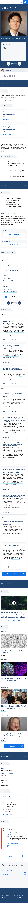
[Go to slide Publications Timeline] (14, 303)
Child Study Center (7, 50)
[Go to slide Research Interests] (8, 303)
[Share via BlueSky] (10, 76)
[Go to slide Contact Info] (8, 64)
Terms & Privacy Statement (19, 895)
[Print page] (15, 76)
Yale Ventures (8, 151)
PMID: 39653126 (14, 558)
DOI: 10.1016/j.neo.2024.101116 (15, 533)
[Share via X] (2, 76)
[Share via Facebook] (5, 76)
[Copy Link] (25, 83)
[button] (7, 44)
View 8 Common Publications (10, 281)
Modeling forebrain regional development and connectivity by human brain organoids (14, 495)
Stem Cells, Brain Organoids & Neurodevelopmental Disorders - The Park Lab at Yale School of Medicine (13, 615)
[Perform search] (22, 2)
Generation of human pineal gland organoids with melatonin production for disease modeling (13, 395)
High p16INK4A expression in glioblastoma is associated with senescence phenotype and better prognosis (13, 523)
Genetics (5, 47)
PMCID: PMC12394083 (8, 482)
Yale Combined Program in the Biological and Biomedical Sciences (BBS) (12, 149)
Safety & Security (5, 895)
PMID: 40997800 (6, 456)
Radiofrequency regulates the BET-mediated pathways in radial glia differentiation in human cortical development (13, 444)
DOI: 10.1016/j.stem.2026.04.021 (9, 333)
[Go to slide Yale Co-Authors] (12, 303)
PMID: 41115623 (6, 430)
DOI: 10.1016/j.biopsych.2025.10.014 (17, 430)
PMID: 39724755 (17, 532)
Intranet (3, 889)
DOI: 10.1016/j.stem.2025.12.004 (12, 404)
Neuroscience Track (19, 147)
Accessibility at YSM (6, 892)
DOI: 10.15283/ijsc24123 (18, 482)
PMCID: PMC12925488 (15, 403)
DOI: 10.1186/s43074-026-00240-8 (12, 355)
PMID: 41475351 (6, 403)
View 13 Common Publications (10, 270)
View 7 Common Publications (10, 291)
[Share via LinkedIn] (7, 76)
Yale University (5, 897)
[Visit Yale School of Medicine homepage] (13, 865)
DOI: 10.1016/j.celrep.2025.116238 (12, 456)
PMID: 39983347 (19, 502)
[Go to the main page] (7, 2)
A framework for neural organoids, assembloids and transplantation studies (13, 546)
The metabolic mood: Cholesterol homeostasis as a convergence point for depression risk (12, 370)
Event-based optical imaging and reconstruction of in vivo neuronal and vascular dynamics (12, 347)
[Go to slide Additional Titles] (14, 64)
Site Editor (16, 889)
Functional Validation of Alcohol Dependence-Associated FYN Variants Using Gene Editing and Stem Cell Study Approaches (14, 471)
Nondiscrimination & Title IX (19, 892)
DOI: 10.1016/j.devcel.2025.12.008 (14, 377)
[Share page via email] (12, 76)
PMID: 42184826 (9, 331)
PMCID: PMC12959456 (15, 456)
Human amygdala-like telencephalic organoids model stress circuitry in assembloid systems (11, 320)
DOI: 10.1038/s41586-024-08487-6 (11, 559)
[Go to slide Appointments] (12, 64)
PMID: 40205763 (19, 481)
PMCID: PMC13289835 (19, 331)
